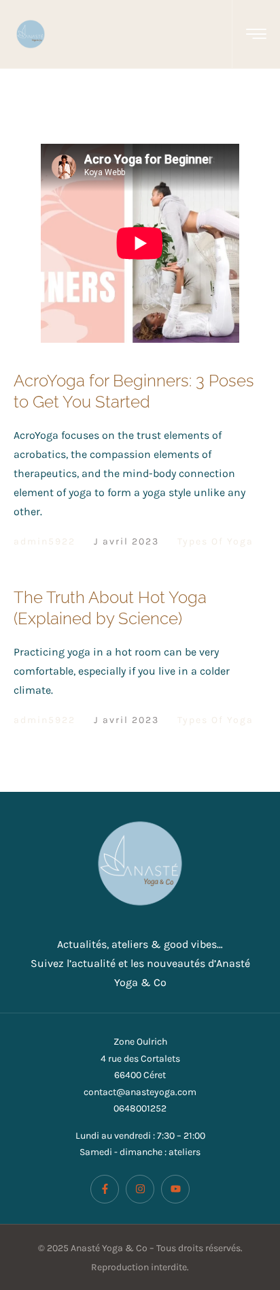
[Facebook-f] (104, 1189)
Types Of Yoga (215, 541)
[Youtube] (175, 1189)
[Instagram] (140, 1189)
